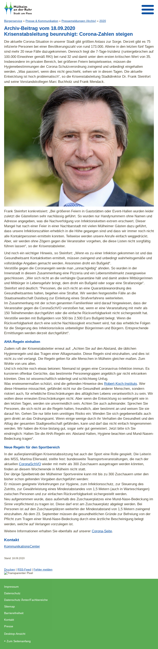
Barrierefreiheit (13, 613)
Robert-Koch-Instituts (120, 384)
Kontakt (9, 619)
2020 (102, 21)
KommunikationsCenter (22, 546)
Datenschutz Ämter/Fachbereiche (26, 599)
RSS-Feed (24, 569)
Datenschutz (12, 593)
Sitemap (9, 606)
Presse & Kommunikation (42, 21)
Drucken (9, 569)
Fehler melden (43, 569)
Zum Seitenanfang (19, 641)
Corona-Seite (102, 531)
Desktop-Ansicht (14, 633)
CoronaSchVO (30, 464)
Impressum (11, 586)
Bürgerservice (13, 21)
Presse (8, 626)
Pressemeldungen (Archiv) (79, 21)
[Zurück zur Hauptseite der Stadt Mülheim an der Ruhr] (18, 8)
